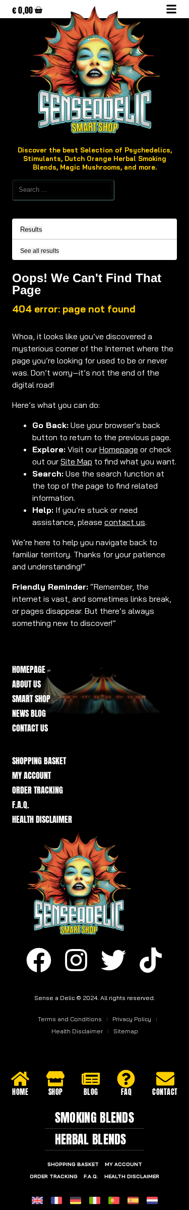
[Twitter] (113, 960)
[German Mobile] (75, 1200)
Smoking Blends (94, 1118)
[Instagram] (76, 960)
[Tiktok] (150, 960)
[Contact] (165, 1079)
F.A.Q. (20, 805)
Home (20, 1092)
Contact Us (30, 728)
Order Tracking (37, 790)
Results (31, 229)
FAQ (126, 1092)
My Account (31, 775)
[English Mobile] (37, 1200)
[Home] (20, 1079)
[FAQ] (126, 1079)
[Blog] (91, 1079)
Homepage (118, 449)
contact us (124, 522)
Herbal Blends (91, 1139)
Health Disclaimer (42, 819)
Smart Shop (31, 699)
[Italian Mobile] (94, 1200)
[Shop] (55, 1079)
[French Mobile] (56, 1200)
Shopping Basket (39, 761)
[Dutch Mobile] (152, 1200)
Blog (91, 1092)
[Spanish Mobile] (133, 1200)
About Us (26, 684)
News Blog (29, 713)
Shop (55, 1092)
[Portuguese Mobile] (113, 1200)
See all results (39, 251)
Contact (165, 1092)
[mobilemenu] (171, 9)
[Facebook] (38, 960)
